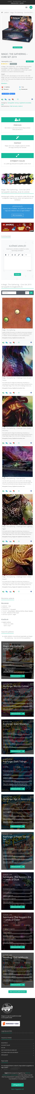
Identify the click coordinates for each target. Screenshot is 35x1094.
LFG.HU (24, 1)
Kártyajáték (11, 103)
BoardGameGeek (17, 1)
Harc (2, 104)
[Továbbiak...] (26, 254)
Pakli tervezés (14, 106)
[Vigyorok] (22, 254)
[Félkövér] (5, 254)
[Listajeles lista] (12, 254)
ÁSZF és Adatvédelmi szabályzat (9, 1050)
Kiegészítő (14, 536)
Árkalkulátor (14, 3)
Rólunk (3, 1047)
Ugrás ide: (29, 61)
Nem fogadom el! (17, 1089)
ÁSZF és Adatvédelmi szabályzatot (16, 1074)
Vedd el (20, 106)
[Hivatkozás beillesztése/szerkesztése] (18, 254)
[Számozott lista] (15, 254)
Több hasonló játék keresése (18, 991)
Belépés (22, 3)
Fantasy (17, 103)
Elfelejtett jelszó (5, 1045)
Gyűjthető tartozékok (25, 103)
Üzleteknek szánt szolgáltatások (9, 1052)
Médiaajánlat (4, 1054)
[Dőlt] (8, 254)
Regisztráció (4, 1042)
